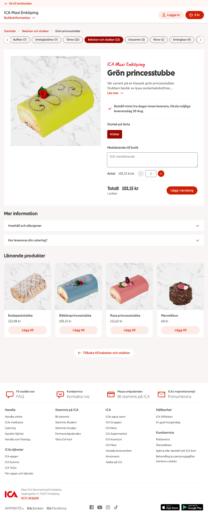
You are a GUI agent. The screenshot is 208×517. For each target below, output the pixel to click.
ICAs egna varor (116, 416)
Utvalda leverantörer (119, 451)
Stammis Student (66, 422)
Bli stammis (62, 416)
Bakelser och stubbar (35, 31)
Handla (10, 410)
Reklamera (163, 439)
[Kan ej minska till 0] (141, 173)
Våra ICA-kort (63, 439)
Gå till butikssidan (20, 3)
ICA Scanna (12, 462)
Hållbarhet (164, 410)
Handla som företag (17, 439)
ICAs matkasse (14, 422)
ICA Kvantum (114, 439)
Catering (10, 428)
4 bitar (114, 134)
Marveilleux (169, 315)
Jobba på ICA (114, 462)
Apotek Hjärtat (14, 433)
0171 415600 (30, 498)
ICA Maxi (111, 445)
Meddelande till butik (122, 147)
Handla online (13, 416)
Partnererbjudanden (68, 433)
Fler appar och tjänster (19, 473)
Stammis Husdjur (65, 428)
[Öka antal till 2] (161, 173)
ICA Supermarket (116, 433)
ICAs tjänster (14, 449)
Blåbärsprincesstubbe (75, 315)
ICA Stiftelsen (164, 416)
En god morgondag (168, 422)
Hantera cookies (166, 461)
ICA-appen (11, 456)
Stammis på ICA (66, 410)
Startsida (10, 31)
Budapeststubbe (20, 315)
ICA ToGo (10, 468)
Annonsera (112, 456)
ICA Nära (111, 428)
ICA (108, 410)
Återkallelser (164, 445)
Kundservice (165, 432)
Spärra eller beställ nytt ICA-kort (176, 451)
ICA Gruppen (114, 422)
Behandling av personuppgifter (175, 456)
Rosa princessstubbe (125, 315)
